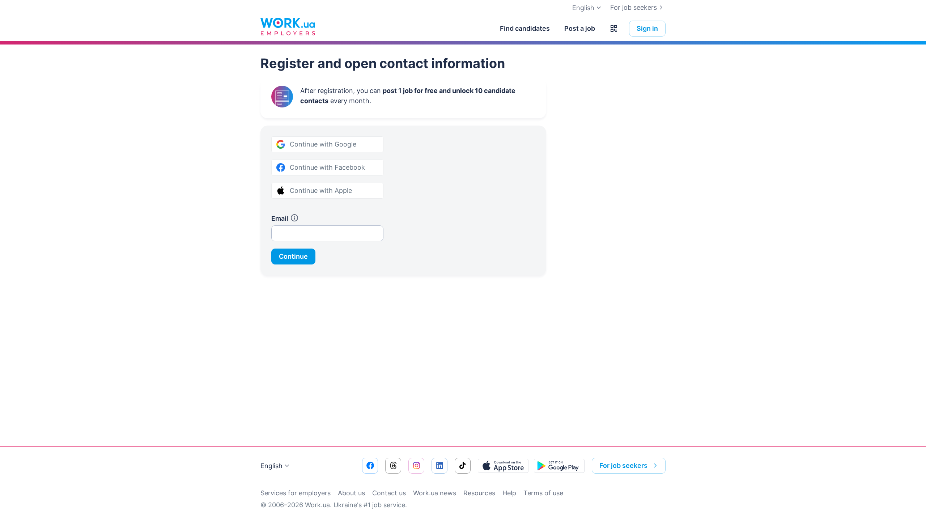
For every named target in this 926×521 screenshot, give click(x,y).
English (271, 466)
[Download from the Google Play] (559, 466)
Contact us (389, 493)
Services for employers (295, 493)
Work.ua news (434, 493)
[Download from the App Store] (503, 466)
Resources (479, 493)
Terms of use (543, 493)
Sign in (647, 28)
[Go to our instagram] (416, 466)
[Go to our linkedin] (439, 466)
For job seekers (633, 7)
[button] (614, 28)
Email (279, 218)
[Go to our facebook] (370, 466)
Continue (293, 256)
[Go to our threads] (393, 466)
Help (509, 493)
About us (351, 493)
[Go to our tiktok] (463, 466)
